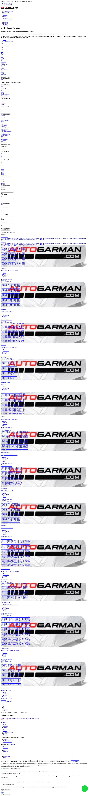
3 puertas (3, 181)
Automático (3, 103)
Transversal (3, 149)
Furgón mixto (4, 125)
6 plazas (2, 174)
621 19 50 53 (3, 722)
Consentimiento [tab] (6, 756)
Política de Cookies (7, 742)
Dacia (2, 54)
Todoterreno (3, 140)
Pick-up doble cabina (5, 134)
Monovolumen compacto (6, 131)
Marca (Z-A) (42, 239)
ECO (2, 110)
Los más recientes (4, 238)
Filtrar (2, 240)
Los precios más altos (23, 238)
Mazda (2, 63)
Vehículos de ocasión (8, 732)
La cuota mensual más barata (65, 238)
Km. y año (3, 187)
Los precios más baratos (13, 238)
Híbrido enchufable (5, 94)
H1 (1, 162)
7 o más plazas (4, 175)
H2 (1, 163)
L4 (1, 157)
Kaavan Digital (11, 744)
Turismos (3, 143)
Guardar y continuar (5, 789)
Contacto (5, 16)
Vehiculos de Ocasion (8, 11)
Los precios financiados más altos (51, 238)
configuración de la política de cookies (71, 761)
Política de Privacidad (8, 740)
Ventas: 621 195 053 (7, 3)
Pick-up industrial (4, 135)
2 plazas (2, 169)
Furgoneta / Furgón (5, 127)
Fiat (1, 55)
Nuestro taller (6, 12)
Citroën (2, 53)
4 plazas (2, 172)
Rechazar (3, 790)
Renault (2, 68)
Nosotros (5, 15)
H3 (1, 164)
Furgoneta (3, 126)
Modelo (2, 79)
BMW (2, 52)
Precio (2, 204)
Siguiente (5, 710)
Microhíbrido (3, 97)
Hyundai (2, 58)
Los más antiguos (30, 239)
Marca (2, 47)
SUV (2, 137)
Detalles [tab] (5, 757)
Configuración (8, 790)
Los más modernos (22, 239)
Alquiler (5, 13)
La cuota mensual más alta (77, 238)
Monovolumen (4, 130)
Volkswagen (3, 74)
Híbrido (2, 93)
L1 (1, 153)
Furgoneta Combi (4, 129)
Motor (2, 86)
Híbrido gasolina (4, 95)
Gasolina (2, 92)
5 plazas (2, 173)
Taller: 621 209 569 (7, 4)
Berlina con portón (5, 120)
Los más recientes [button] (4, 237)
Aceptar (2, 792)
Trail (2, 141)
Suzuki (2, 72)
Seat (1, 70)
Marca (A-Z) (37, 239)
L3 (1, 156)
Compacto (3, 122)
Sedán (2, 136)
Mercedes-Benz (4, 64)
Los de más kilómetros (13, 239)
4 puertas (3, 183)
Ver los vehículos (5, 78)
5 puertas (3, 184)
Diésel (2, 90)
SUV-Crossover (4, 139)
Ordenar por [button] (3, 242)
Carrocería (3, 115)
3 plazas (2, 170)
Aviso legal (5, 739)
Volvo (2, 75)
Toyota (2, 73)
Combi (2, 121)
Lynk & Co (3, 62)
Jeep (2, 59)
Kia (1, 60)
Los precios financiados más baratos (36, 238)
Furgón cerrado (4, 124)
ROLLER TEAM (4, 69)
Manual (2, 104)
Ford (2, 57)
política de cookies (75, 760)
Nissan (2, 67)
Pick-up (2, 132)
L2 (1, 155)
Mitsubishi (3, 65)
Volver (2, 793)
